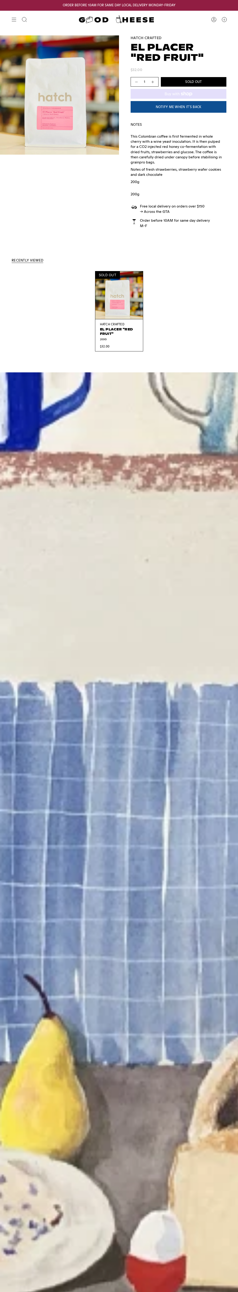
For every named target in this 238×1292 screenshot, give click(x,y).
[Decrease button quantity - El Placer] (136, 82)
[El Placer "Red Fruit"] (119, 295)
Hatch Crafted (146, 37)
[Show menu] (14, 19)
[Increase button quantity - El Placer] (153, 82)
